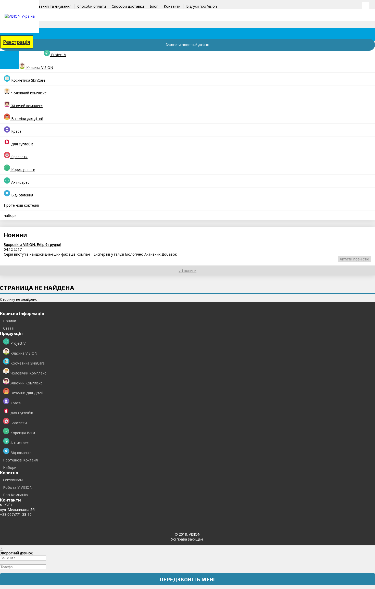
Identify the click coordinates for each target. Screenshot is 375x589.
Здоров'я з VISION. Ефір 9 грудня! (32, 244)
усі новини (187, 270)
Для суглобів (21, 144)
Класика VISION (39, 67)
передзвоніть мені (187, 579)
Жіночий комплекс (26, 105)
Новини (9, 320)
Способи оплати (91, 6)
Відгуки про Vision (201, 6)
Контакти (172, 6)
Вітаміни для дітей (26, 118)
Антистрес (19, 182)
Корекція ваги (22, 169)
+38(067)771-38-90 (16, 24)
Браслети (19, 156)
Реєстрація (16, 42)
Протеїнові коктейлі (21, 205)
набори (10, 215)
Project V (58, 54)
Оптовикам (13, 480)
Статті (8, 328)
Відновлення (21, 195)
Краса (15, 131)
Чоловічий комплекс (28, 93)
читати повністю (354, 259)
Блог (154, 6)
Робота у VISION (17, 487)
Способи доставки (128, 6)
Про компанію (15, 494)
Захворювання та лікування (47, 6)
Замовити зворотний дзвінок (187, 45)
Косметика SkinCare (27, 80)
